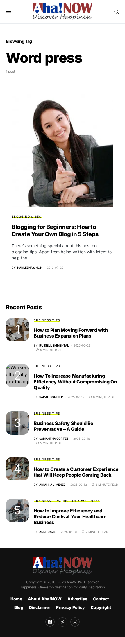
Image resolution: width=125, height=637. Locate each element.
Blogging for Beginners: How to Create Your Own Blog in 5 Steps (55, 230)
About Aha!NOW (45, 598)
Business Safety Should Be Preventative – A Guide (63, 426)
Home (16, 598)
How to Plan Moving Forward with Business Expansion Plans (71, 333)
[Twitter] (62, 622)
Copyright (101, 607)
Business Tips (47, 320)
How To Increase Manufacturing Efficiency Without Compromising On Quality (75, 381)
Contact (101, 598)
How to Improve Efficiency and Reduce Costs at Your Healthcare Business (70, 516)
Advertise (77, 598)
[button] (9, 11)
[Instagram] (75, 622)
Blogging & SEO (27, 216)
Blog (18, 607)
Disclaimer (39, 607)
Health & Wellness (81, 501)
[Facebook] (50, 622)
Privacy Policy (70, 607)
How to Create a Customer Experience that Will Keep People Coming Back (76, 472)
